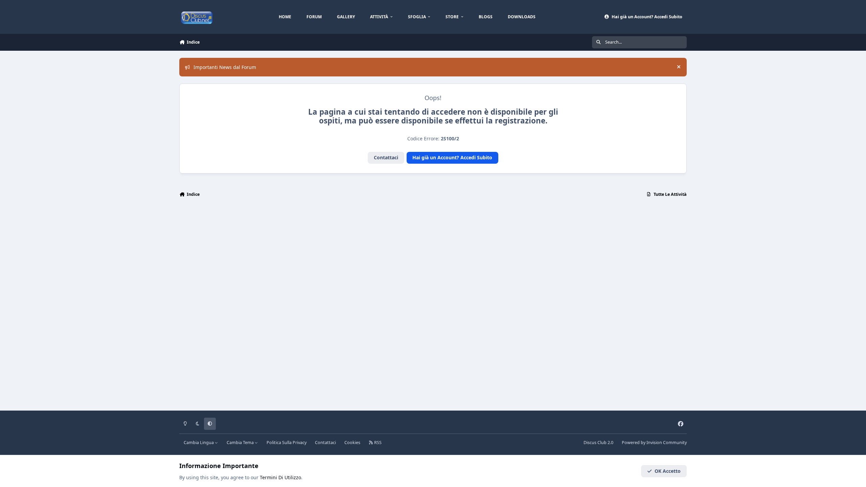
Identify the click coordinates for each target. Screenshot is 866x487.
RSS (377, 442)
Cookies (352, 442)
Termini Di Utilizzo (280, 477)
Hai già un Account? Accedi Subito (452, 157)
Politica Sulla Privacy (286, 442)
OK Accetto (668, 471)
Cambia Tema (241, 442)
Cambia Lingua (199, 442)
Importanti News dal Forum (224, 67)
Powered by (654, 442)
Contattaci (386, 157)
